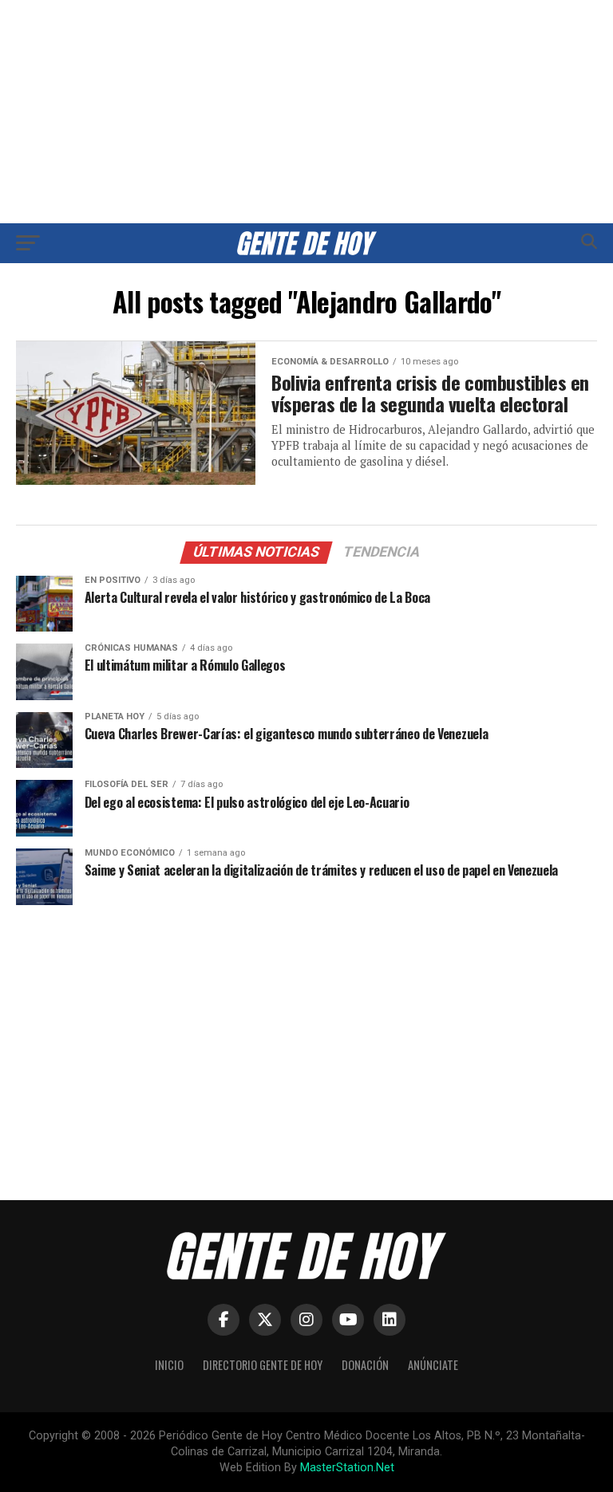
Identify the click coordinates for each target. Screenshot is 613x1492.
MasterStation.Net (347, 1467)
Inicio (169, 1364)
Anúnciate (433, 1364)
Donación (365, 1364)
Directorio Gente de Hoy (262, 1364)
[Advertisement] (306, 111)
